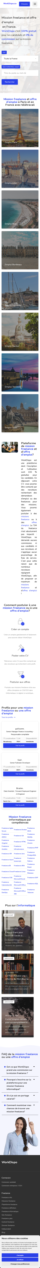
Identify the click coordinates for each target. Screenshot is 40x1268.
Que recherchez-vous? (11, 67)
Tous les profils (7, 717)
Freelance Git (19, 836)
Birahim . (20, 788)
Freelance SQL (32, 884)
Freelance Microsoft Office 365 (20, 891)
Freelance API (7, 854)
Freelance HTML (20, 842)
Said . (20, 760)
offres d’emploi (30, 590)
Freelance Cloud (8, 872)
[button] (20, 59)
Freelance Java (19, 854)
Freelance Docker (20, 830)
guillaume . (20, 728)
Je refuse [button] (20, 1259)
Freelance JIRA (19, 866)
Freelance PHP (32, 848)
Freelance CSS (7, 878)
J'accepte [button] (20, 1255)
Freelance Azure (7, 860)
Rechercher (10, 82)
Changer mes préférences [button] (20, 1264)
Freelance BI (6, 866)
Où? (4, 52)
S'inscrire (24, 4)
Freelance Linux (19, 872)
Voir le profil (20, 745)
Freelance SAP (32, 878)
